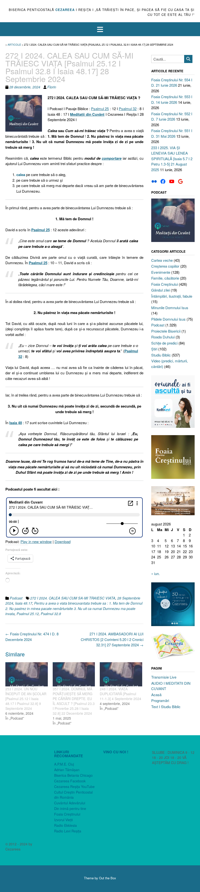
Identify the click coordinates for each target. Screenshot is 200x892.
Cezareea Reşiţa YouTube (74, 786)
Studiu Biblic (161, 354)
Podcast (16, 598)
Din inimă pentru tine (70, 808)
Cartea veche (162, 260)
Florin (51, 86)
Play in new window (36, 541)
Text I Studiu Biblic (165, 706)
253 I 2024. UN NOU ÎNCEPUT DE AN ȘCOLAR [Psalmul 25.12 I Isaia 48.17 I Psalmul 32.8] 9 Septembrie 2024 (25, 698)
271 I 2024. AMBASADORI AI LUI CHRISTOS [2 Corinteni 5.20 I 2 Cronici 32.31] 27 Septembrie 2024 (112, 639)
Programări (160, 700)
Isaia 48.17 (23, 603)
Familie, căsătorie (165, 278)
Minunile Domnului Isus (169, 307)
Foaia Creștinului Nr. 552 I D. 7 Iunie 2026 (171, 116)
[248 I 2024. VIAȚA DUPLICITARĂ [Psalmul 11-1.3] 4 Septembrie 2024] (121, 674)
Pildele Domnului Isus (168, 319)
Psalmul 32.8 (51, 613)
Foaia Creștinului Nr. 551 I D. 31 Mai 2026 (171, 133)
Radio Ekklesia (65, 825)
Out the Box (107, 878)
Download (62, 541)
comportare (111, 158)
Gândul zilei (160, 290)
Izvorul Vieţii (63, 819)
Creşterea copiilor (165, 266)
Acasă (156, 694)
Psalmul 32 (128, 108)
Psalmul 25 (100, 108)
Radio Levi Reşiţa (67, 831)
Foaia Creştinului (164, 284)
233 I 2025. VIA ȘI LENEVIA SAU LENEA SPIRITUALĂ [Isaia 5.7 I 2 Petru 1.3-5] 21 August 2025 (171, 158)
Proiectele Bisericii (165, 331)
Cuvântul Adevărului (69, 802)
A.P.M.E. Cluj (64, 764)
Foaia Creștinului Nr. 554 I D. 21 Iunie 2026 (171, 82)
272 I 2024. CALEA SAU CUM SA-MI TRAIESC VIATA (72, 598)
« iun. (155, 573)
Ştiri (154, 348)
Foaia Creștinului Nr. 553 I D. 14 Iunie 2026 (171, 99)
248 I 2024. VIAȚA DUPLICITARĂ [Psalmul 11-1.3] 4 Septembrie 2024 (120, 693)
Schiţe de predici (164, 343)
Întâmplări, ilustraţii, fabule (171, 296)
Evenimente (160, 272)
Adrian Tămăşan (67, 769)
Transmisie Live (163, 677)
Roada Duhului (163, 336)
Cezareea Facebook (70, 780)
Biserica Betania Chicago (73, 775)
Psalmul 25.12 (28, 613)
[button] (100, 29)
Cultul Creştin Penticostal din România (73, 795)
